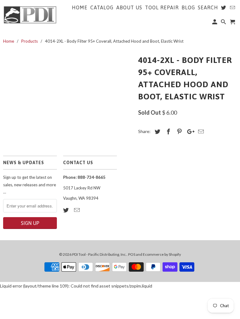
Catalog (101, 7)
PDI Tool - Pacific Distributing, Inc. (99, 254)
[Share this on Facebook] (167, 131)
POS (131, 254)
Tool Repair (162, 7)
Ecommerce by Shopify (162, 254)
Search (208, 7)
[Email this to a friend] (200, 131)
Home (80, 7)
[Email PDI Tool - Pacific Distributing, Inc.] (77, 210)
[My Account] (215, 23)
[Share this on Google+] (189, 131)
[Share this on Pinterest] (178, 131)
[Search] (224, 23)
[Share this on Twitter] (157, 131)
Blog (188, 7)
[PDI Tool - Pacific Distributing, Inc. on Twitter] (66, 210)
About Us (129, 7)
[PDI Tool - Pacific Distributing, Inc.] (30, 14)
